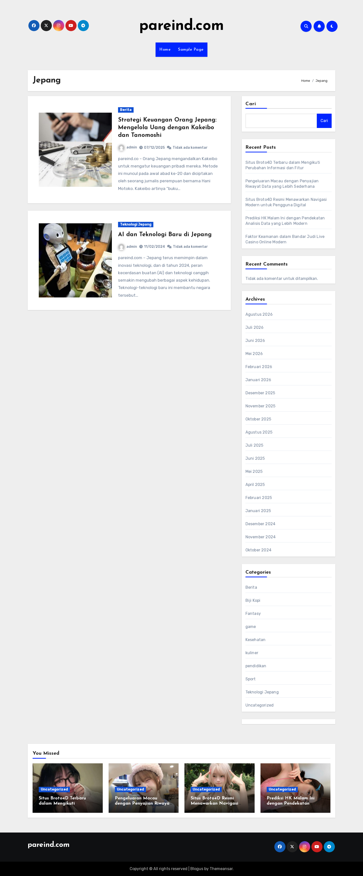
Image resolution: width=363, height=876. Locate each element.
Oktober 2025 (258, 419)
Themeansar (221, 868)
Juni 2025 (255, 458)
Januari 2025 (258, 510)
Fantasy (253, 613)
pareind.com (181, 26)
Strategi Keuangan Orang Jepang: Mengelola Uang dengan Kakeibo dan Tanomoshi (167, 127)
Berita (126, 110)
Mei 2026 (254, 353)
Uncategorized (259, 705)
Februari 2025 (258, 497)
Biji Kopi (253, 600)
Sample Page (191, 50)
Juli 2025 (254, 445)
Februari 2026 (258, 366)
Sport (250, 679)
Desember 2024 (260, 523)
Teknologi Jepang (135, 224)
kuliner (251, 652)
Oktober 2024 (258, 550)
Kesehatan (255, 639)
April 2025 (255, 484)
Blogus (196, 868)
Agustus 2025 (258, 432)
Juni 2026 (255, 340)
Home (165, 50)
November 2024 (260, 537)
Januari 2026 (258, 379)
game (250, 626)
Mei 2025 (254, 471)
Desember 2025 (260, 393)
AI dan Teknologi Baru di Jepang (165, 235)
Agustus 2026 (259, 314)
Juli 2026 (254, 327)
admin (131, 147)
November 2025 (260, 406)
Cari (250, 104)
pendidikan (255, 666)
